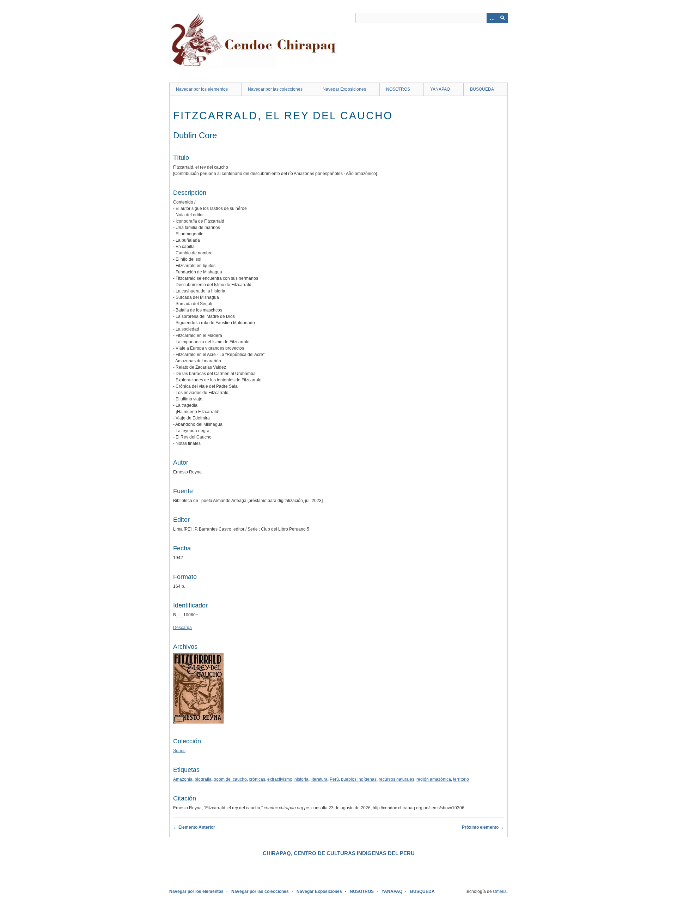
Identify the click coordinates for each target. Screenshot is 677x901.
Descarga (182, 627)
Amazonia (183, 779)
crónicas (257, 779)
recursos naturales (396, 779)
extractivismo (279, 779)
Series (179, 750)
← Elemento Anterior (194, 827)
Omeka (500, 891)
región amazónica (433, 779)
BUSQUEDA (482, 89)
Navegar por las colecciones (275, 89)
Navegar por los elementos (202, 89)
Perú (334, 779)
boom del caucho (230, 779)
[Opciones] (492, 18)
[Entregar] (502, 18)
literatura (319, 779)
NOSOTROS (398, 89)
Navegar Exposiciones (344, 89)
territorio (461, 779)
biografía (203, 779)
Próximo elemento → (483, 827)
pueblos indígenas (359, 779)
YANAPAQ (440, 89)
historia (301, 779)
